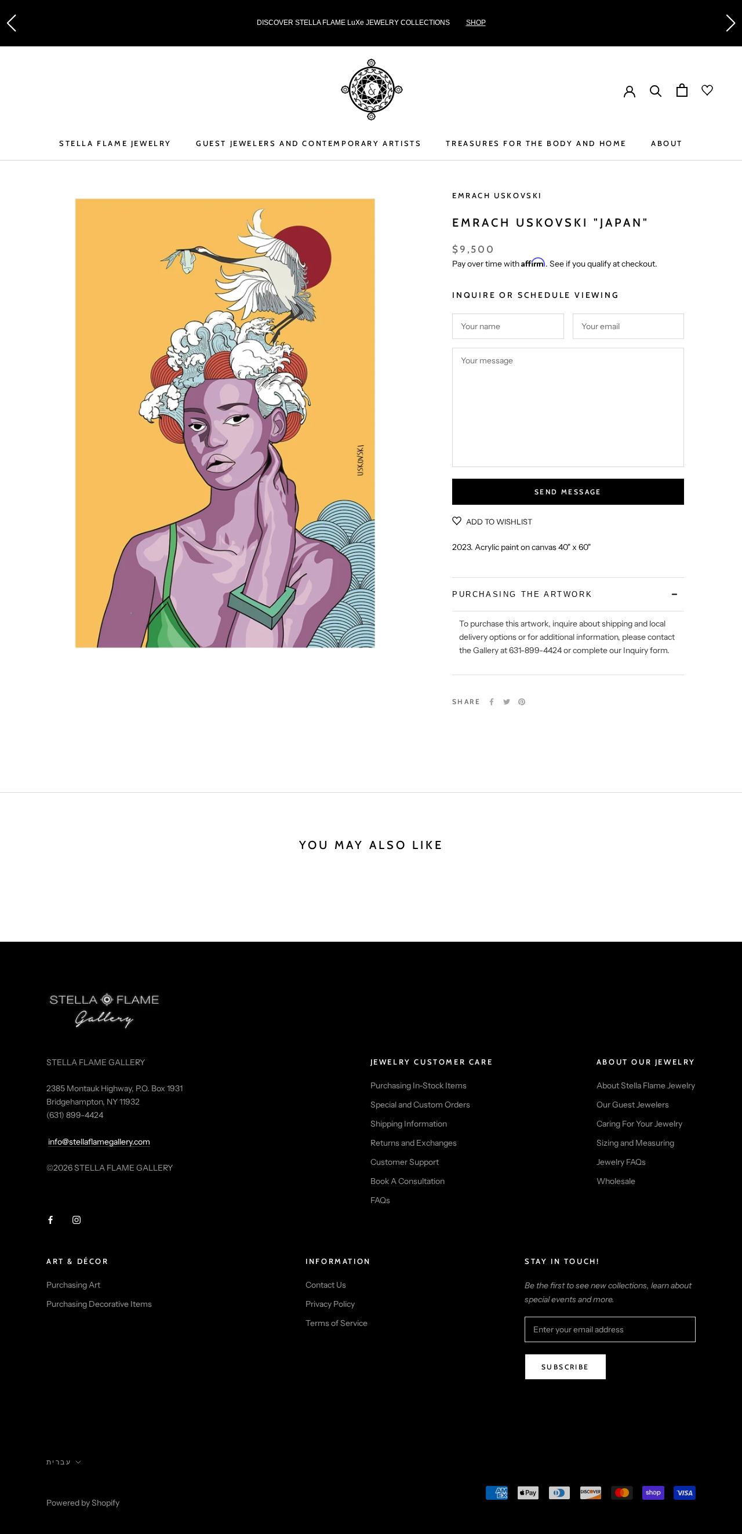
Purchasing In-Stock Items (418, 1085)
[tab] (568, 594)
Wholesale (615, 1181)
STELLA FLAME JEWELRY (115, 143)
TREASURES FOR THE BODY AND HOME (536, 143)
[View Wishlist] (700, 90)
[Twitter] (506, 701)
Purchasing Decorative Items (99, 1304)
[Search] (656, 90)
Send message (568, 491)
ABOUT (667, 143)
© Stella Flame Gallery (98, 1487)
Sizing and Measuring (635, 1143)
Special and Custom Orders (420, 1104)
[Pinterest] (521, 701)
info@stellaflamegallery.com (99, 1141)
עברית (58, 1462)
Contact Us (325, 1285)
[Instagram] (76, 1219)
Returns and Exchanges (413, 1143)
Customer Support (404, 1162)
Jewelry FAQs (621, 1162)
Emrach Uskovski (497, 195)
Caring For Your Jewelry (639, 1123)
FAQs (380, 1200)
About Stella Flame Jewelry (645, 1085)
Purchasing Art (73, 1285)
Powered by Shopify (82, 1502)
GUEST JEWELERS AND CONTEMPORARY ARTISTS (308, 143)
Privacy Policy (330, 1304)
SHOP (476, 23)
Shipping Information (408, 1123)
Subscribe (565, 1366)
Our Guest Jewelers (632, 1104)
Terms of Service (336, 1323)
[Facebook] (491, 701)
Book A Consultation (407, 1181)
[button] (11, 23)
